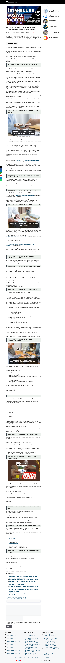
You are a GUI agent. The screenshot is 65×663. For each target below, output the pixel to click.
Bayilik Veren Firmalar (52, 2)
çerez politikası (39, 657)
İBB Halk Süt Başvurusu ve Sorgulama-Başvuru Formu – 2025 (17, 597)
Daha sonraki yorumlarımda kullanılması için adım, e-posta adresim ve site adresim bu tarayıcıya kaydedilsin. (23, 623)
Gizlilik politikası (28, 657)
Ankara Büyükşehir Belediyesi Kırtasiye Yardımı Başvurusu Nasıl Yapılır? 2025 (51, 653)
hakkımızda (18, 657)
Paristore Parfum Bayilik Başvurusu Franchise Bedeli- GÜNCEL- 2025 (53, 21)
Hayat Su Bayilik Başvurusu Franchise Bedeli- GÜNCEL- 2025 (54, 11)
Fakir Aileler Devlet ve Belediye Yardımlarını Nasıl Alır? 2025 (16, 598)
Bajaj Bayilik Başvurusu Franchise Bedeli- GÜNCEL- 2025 (54, 16)
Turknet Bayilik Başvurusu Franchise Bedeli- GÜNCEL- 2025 (54, 26)
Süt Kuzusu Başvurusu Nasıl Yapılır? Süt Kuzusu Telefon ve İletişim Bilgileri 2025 (52, 649)
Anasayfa (20, 2)
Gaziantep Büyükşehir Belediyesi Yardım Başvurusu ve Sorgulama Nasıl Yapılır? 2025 (51, 638)
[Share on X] (1, 167)
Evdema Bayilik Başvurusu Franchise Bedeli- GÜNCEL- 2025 (54, 32)
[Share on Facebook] (1, 169)
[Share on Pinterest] (1, 175)
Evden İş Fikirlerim (43, 2)
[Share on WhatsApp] (1, 180)
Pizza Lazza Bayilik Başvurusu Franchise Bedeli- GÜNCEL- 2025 (54, 38)
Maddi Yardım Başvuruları (27, 2)
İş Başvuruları (36, 2)
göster (15, 43)
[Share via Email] (1, 173)
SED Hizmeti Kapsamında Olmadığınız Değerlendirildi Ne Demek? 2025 (31, 638)
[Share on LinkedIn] (1, 171)
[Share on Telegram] (1, 178)
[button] (58, 2)
